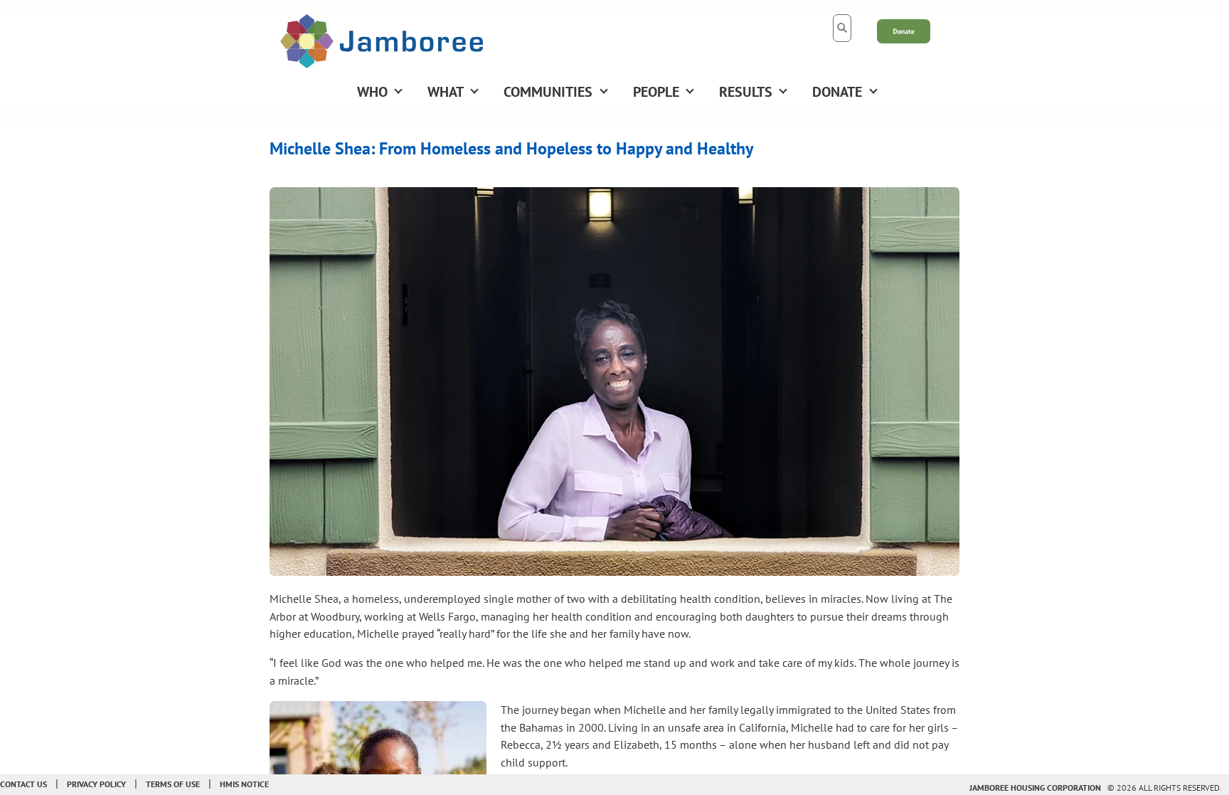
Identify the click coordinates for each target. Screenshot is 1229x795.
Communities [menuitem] (548, 92)
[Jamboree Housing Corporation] (381, 40)
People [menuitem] (656, 92)
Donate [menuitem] (837, 92)
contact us (23, 784)
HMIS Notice (244, 784)
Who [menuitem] (372, 92)
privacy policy (96, 784)
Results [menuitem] (745, 92)
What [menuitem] (445, 92)
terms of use (173, 784)
